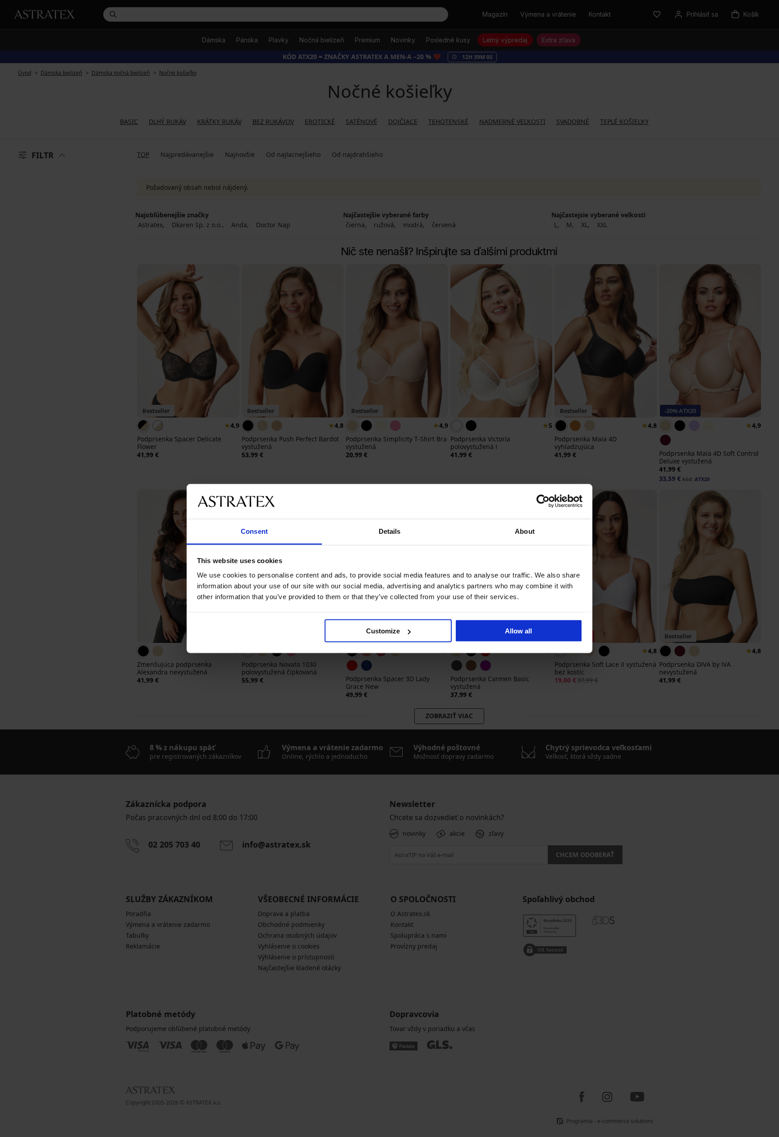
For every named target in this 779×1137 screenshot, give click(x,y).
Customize (383, 631)
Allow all (518, 631)
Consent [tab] (254, 531)
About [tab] (525, 531)
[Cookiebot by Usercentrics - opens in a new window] (543, 501)
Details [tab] (390, 531)
